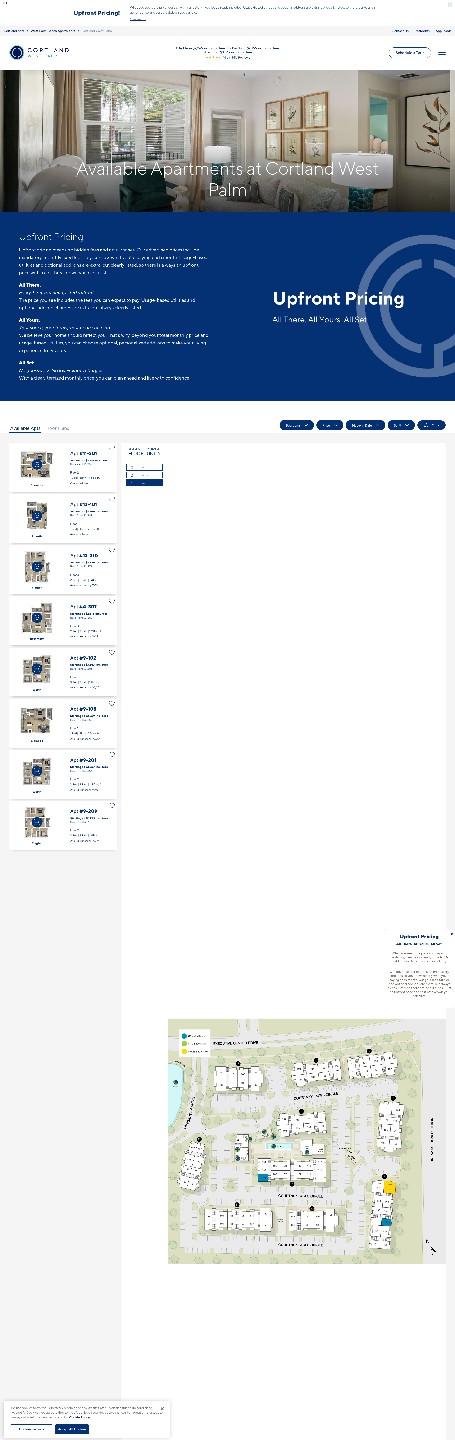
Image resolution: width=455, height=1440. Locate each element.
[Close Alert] (450, 4)
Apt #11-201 (63, 467)
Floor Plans (57, 428)
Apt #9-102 (63, 672)
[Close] (162, 1408)
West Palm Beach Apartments (53, 31)
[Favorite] (112, 448)
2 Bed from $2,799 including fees (254, 48)
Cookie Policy (79, 1417)
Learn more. (138, 19)
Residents (422, 31)
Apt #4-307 (63, 620)
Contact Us (400, 31)
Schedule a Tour (410, 52)
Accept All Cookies (72, 1429)
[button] (4, 3)
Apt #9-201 (63, 774)
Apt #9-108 (63, 723)
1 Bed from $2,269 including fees (200, 48)
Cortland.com (14, 31)
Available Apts (25, 428)
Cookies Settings (31, 1429)
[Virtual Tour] (37, 464)
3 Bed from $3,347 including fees (227, 52)
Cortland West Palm (97, 31)
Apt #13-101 (63, 518)
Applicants (443, 31)
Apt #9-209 (63, 825)
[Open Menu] (442, 53)
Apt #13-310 (63, 569)
